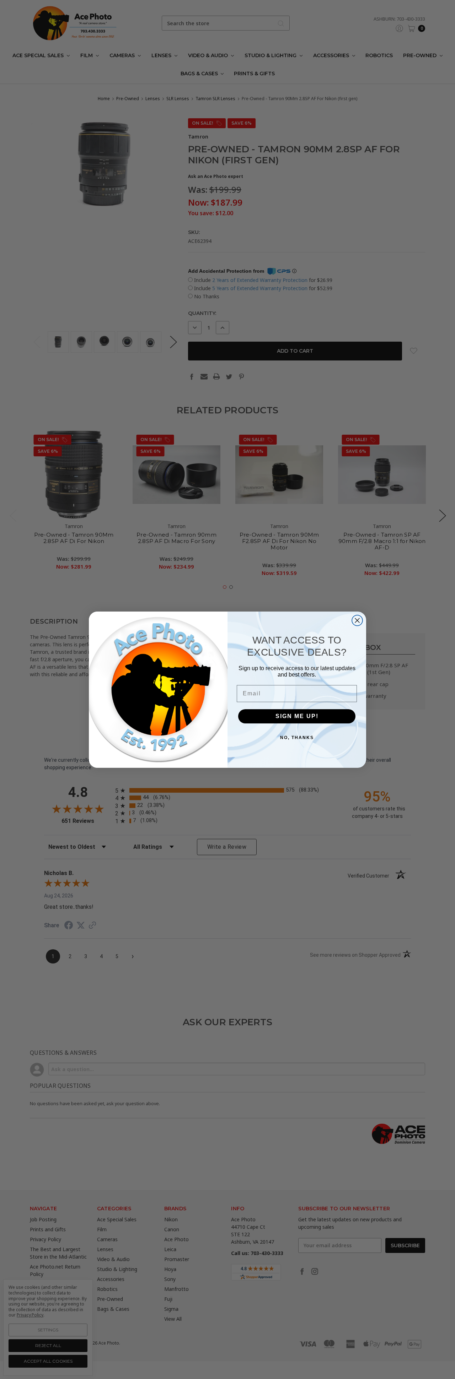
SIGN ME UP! (296, 716)
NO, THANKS (297, 737)
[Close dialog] (357, 620)
